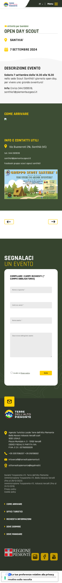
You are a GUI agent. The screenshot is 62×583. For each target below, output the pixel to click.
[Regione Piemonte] (17, 553)
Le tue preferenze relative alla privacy (32, 574)
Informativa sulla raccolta (18, 579)
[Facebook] (44, 556)
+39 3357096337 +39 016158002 (24, 453)
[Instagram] (35, 556)
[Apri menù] (52, 4)
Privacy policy (25, 373)
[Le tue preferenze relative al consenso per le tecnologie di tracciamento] (5, 578)
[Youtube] (54, 556)
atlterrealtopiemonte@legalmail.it (25, 465)
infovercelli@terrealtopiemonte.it (24, 459)
